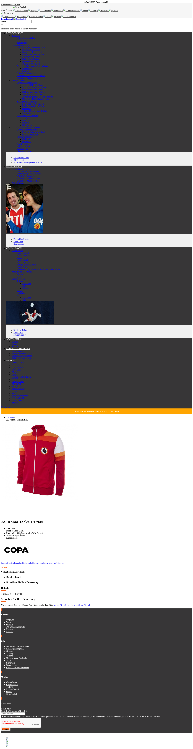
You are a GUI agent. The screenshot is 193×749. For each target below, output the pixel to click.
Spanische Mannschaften (27, 101)
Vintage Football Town (26, 265)
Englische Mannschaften (27, 83)
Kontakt (9, 631)
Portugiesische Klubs (25, 137)
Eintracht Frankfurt (30, 134)
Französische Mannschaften (28, 127)
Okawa (15, 372)
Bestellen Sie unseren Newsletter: (15, 711)
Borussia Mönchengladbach (33, 132)
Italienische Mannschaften (27, 116)
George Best (22, 267)
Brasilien (25, 71)
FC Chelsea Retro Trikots (32, 90)
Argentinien (27, 68)
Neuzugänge (22, 42)
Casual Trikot (17, 250)
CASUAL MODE (14, 248)
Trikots (20, 281)
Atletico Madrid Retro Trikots (34, 111)
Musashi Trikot (20, 335)
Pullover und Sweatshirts (22, 272)
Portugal (94, 10)
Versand (9, 656)
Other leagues (22, 148)
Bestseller (16, 35)
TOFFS (15, 379)
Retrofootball (22, 260)
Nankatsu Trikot (20, 330)
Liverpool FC (17, 400)
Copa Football (23, 253)
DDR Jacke (18, 241)
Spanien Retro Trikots (31, 61)
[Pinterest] (5, 732)
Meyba (14, 374)
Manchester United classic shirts (35, 99)
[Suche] (2, 24)
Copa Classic (17, 365)
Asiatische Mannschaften (27, 73)
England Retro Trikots (31, 50)
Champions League (25, 151)
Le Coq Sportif (23, 262)
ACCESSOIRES (13, 339)
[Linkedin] (4, 732)
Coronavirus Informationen (17, 667)
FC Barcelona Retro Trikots (33, 106)
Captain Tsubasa (18, 279)
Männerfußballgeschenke (22, 353)
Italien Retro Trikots (30, 59)
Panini (19, 258)
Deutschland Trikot (21, 158)
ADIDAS (16, 403)
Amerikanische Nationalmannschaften (32, 66)
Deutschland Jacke (21, 239)
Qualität (9, 624)
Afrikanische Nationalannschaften (31, 75)
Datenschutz (11, 665)
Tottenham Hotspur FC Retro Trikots (37, 97)
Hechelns (21, 293)
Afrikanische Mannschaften (28, 178)
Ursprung (10, 620)
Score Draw (17, 370)
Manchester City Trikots (32, 94)
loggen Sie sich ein (61, 605)
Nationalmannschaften (26, 38)
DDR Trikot (19, 160)
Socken (15, 346)
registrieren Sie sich (82, 605)
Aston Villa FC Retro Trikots (34, 87)
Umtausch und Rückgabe (16, 658)
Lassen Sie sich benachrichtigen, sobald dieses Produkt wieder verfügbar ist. (32, 563)
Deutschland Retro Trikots (33, 54)
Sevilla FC (26, 108)
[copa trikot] (30, 323)
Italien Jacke (19, 244)
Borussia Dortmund (20, 396)
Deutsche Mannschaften (27, 130)
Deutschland (45, 10)
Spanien (114, 10)
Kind (19, 295)
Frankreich (58, 10)
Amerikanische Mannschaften (29, 174)
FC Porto (26, 139)
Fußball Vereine (23, 40)
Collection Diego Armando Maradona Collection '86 (38, 269)
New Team (26, 283)
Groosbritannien (73, 10)
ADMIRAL (17, 384)
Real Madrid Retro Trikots (33, 104)
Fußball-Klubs (18, 183)
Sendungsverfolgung (15, 649)
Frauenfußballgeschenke (22, 356)
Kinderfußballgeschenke (22, 358)
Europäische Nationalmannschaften (31, 47)
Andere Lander (21, 10)
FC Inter (25, 123)
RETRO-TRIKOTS (14, 33)
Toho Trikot (18, 332)
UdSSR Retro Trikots (31, 64)
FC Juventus (27, 125)
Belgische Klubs (23, 146)
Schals (14, 344)
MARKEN (11, 360)
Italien (85, 10)
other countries (69, 16)
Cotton (14, 391)
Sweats (20, 274)
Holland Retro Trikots (31, 57)
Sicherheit (10, 663)
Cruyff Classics (23, 255)
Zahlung (9, 653)
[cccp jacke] (24, 232)
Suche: (4, 21)
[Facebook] (1, 732)
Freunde (9, 629)
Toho (24, 286)
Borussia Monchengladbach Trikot (28, 162)
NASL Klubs (22, 144)
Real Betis (26, 113)
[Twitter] (2, 732)
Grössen (9, 651)
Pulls (19, 276)
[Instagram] (3, 732)
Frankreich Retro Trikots (32, 52)
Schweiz (104, 10)
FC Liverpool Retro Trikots (33, 92)
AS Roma (26, 120)
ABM (14, 393)
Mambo (25, 288)
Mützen (15, 341)
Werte (8, 622)
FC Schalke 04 (18, 398)
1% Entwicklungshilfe (15, 627)
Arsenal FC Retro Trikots (32, 85)
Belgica (34, 10)
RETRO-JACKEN (14, 167)
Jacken (19, 290)
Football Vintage (18, 389)
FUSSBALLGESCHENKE (18, 348)
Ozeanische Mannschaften (28, 78)
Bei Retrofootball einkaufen (17, 646)
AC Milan (26, 118)
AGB (8, 660)
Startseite (10, 417)
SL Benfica (26, 141)
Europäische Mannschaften (28, 171)
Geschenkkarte (18, 351)
